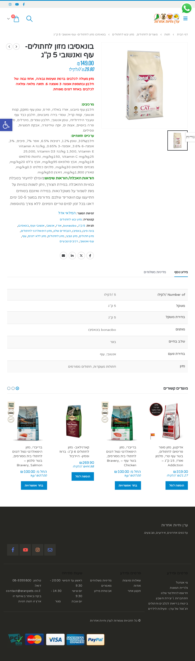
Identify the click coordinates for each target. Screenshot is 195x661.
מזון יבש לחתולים (71, 219)
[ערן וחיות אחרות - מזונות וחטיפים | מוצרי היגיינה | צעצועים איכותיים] (167, 19)
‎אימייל (63, 255)
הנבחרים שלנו (62, 231)
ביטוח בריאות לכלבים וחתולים (168, 603)
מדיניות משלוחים (101, 580)
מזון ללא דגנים (37, 236)
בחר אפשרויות (128, 485)
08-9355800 (21, 580)
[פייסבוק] (24, 4)
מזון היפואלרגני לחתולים (36, 231)
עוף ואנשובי (87, 241)
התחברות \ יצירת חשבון (172, 598)
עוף (24, 236)
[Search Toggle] (29, 19)
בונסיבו (76, 231)
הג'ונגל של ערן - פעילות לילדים (168, 609)
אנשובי (50, 225)
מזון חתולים (86, 236)
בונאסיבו (23, 225)
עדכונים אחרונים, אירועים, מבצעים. (166, 533)
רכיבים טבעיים (69, 241)
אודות (137, 586)
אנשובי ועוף (37, 225)
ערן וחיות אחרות (174, 525)
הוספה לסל (176, 485)
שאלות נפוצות (131, 580)
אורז (59, 225)
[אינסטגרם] (10, 4)
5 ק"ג (81, 225)
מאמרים (106, 586)
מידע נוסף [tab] (181, 272)
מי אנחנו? (182, 583)
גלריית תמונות (179, 588)
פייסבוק (90, 255)
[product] (168, 422)
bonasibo (70, 225)
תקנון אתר (134, 591)
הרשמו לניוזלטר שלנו (174, 593)
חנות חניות (25, 601)
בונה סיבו (88, 231)
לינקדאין (72, 255)
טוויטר (81, 255)
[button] (6, 125)
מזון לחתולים (56, 236)
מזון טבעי (72, 236)
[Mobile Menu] (184, 18)
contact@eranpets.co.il (23, 591)
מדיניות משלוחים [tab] (155, 272)
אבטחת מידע (103, 591)
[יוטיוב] (17, 4)
